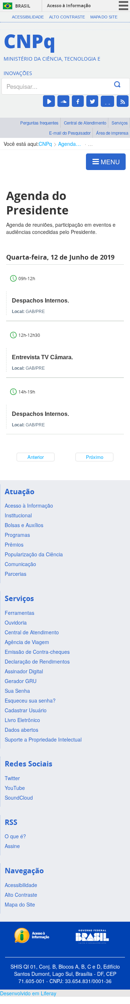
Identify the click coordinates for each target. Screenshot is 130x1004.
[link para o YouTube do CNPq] (49, 101)
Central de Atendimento (85, 123)
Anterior (35, 456)
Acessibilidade (28, 17)
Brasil (22, 6)
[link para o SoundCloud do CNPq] (63, 101)
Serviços (120, 123)
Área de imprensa (112, 133)
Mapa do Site (103, 17)
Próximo (94, 456)
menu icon (123, 5)
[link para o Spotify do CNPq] (107, 101)
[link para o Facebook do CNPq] (78, 101)
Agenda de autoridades (70, 143)
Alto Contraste (67, 17)
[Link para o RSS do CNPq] (123, 101)
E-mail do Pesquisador (70, 133)
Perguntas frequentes (39, 123)
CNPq (45, 143)
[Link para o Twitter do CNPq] (92, 101)
